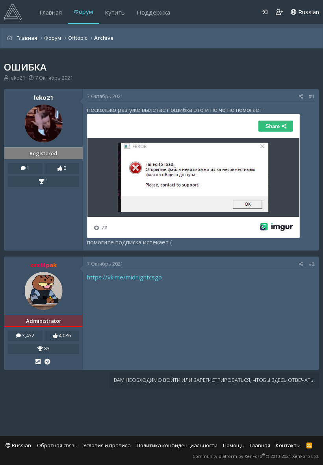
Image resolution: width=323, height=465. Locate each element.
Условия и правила (107, 445)
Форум (83, 11)
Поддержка (153, 12)
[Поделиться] (301, 96)
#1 (312, 96)
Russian (308, 12)
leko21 (17, 77)
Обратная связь (57, 445)
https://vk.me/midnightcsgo (124, 277)
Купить (115, 12)
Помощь (233, 445)
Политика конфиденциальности (177, 445)
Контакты (288, 445)
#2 (312, 263)
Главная (50, 12)
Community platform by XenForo (256, 456)
